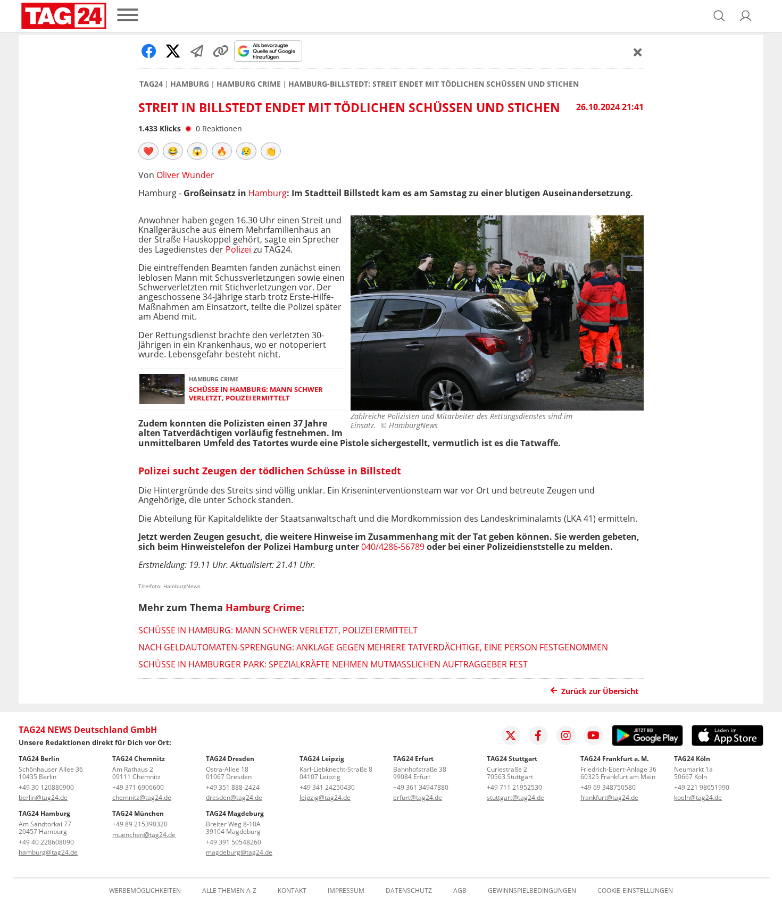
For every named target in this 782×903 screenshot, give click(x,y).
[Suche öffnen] (719, 16)
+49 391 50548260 (233, 842)
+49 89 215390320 (140, 824)
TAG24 (151, 84)
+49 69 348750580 (608, 787)
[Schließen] (638, 52)
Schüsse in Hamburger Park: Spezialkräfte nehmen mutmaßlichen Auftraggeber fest (333, 664)
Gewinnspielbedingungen (532, 890)
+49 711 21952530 (514, 787)
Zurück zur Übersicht (599, 691)
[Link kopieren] (220, 51)
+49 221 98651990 (701, 787)
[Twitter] (510, 735)
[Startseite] (63, 16)
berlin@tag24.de (43, 797)
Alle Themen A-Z (229, 890)
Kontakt (292, 890)
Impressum (346, 890)
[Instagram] (566, 735)
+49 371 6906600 (138, 787)
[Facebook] (538, 735)
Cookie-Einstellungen (635, 890)
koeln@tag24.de (698, 797)
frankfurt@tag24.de (609, 797)
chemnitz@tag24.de (141, 797)
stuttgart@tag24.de (515, 797)
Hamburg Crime (249, 84)
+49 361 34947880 (420, 787)
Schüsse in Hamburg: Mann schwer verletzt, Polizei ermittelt (256, 394)
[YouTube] (593, 735)
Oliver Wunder (185, 175)
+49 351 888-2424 (233, 787)
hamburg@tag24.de (48, 852)
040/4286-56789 (393, 547)
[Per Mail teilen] (196, 51)
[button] (746, 16)
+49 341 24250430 (327, 787)
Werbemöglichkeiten (145, 890)
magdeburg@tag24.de (239, 852)
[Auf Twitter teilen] (173, 51)
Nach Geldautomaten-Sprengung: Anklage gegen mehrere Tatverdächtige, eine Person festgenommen (373, 647)
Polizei (238, 249)
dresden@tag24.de (234, 797)
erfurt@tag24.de (417, 797)
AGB (460, 890)
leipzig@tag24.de (325, 797)
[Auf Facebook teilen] (149, 51)
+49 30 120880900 (46, 787)
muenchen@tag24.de (144, 834)
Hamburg (189, 84)
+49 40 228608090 (46, 842)
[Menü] (127, 15)
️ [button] (148, 151)
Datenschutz (409, 890)
